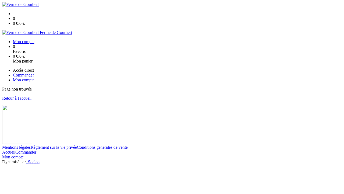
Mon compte (13, 157)
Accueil (8, 152)
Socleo (34, 162)
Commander (25, 152)
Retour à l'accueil (16, 98)
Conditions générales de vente (102, 147)
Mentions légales (16, 147)
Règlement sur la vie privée (54, 147)
